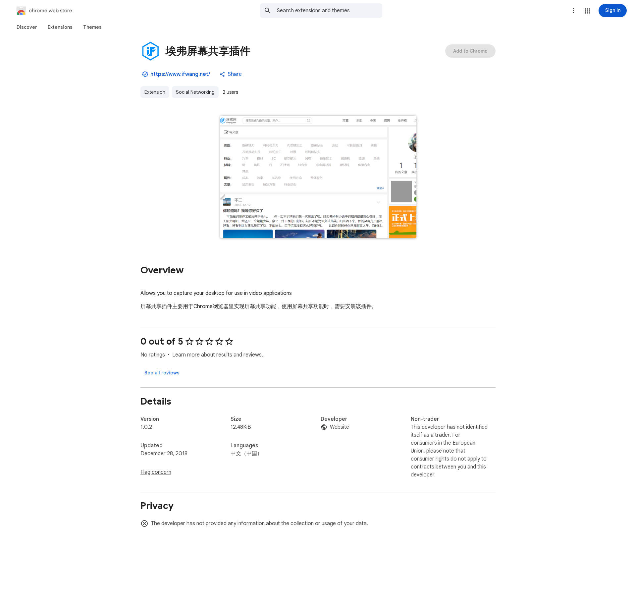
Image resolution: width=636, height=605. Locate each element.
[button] (587, 11)
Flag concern (155, 472)
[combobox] (329, 11)
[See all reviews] (162, 373)
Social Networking (195, 92)
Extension (154, 92)
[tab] (26, 27)
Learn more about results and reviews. (217, 355)
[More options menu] (573, 10)
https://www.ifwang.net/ (180, 74)
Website (339, 427)
